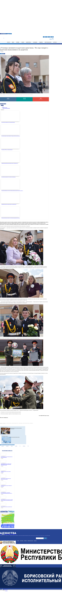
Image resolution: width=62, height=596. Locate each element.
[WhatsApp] (26, 421)
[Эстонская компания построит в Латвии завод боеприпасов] (3, 483)
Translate (6, 590)
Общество (2, 53)
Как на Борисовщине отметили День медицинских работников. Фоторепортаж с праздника (15, 428)
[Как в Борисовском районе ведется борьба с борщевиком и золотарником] (10, 170)
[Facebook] (43, 36)
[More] (47, 421)
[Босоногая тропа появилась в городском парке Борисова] (10, 116)
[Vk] (18, 446)
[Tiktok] (10, 446)
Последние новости (7, 450)
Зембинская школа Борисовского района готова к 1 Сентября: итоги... (9, 163)
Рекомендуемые (5, 107)
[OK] (53, 36)
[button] (51, 39)
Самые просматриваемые (6, 108)
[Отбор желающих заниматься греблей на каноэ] (3, 504)
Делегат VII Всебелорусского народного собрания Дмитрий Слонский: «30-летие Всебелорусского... (7, 500)
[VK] (38, 421)
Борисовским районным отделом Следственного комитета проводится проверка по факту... (12, 190)
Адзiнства (1, 94)
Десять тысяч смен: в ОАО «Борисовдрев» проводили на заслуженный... (6, 478)
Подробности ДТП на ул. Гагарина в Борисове (6, 149)
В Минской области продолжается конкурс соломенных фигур (8, 204)
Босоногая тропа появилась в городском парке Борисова (8, 122)
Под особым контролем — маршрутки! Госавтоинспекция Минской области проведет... (6, 493)
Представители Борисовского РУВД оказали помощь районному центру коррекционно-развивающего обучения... (6, 464)
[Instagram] (45, 36)
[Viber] (41, 421)
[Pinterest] (23, 421)
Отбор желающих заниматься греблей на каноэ (6, 506)
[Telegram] (46, 36)
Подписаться (41, 97)
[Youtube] (51, 36)
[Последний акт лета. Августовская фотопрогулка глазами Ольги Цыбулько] (3, 454)
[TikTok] (48, 36)
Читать (8, 97)
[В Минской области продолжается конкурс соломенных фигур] (10, 198)
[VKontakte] (49, 36)
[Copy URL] (44, 421)
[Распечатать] (32, 421)
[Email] (29, 421)
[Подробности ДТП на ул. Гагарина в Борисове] (10, 143)
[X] (20, 421)
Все (3, 106)
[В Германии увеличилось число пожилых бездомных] (3, 469)
